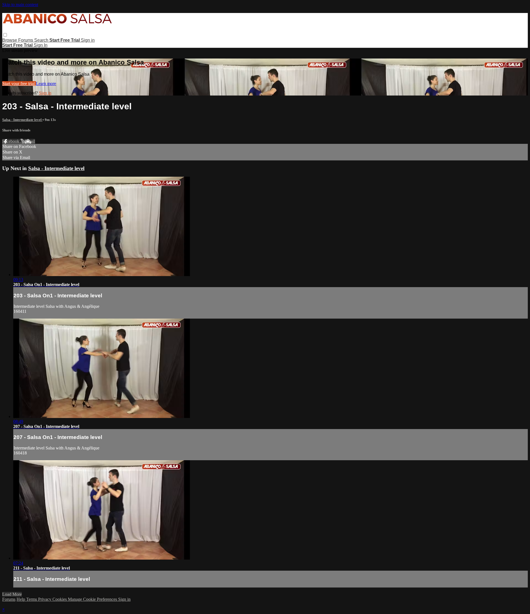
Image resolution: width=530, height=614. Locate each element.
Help (21, 599)
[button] (5, 35)
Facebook (11, 141)
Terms (32, 599)
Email (30, 141)
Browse (10, 40)
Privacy (45, 599)
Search (41, 40)
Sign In (40, 45)
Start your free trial (19, 83)
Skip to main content (20, 4)
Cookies (60, 599)
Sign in (88, 40)
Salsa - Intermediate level (22, 120)
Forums (26, 40)
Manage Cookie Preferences (93, 599)
